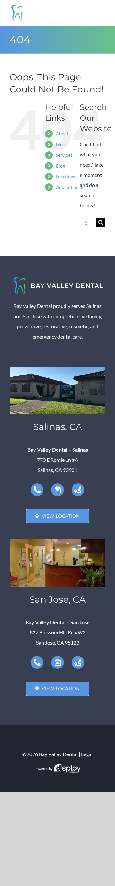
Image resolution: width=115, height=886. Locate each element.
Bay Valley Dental (58, 754)
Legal (87, 754)
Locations (65, 176)
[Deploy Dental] (67, 769)
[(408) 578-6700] (37, 662)
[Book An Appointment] (57, 489)
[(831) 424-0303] (37, 489)
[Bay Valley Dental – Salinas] (57, 369)
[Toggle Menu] (101, 13)
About (62, 133)
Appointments (70, 187)
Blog (60, 165)
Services (64, 155)
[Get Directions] (78, 489)
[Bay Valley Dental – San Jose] (57, 542)
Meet (61, 144)
